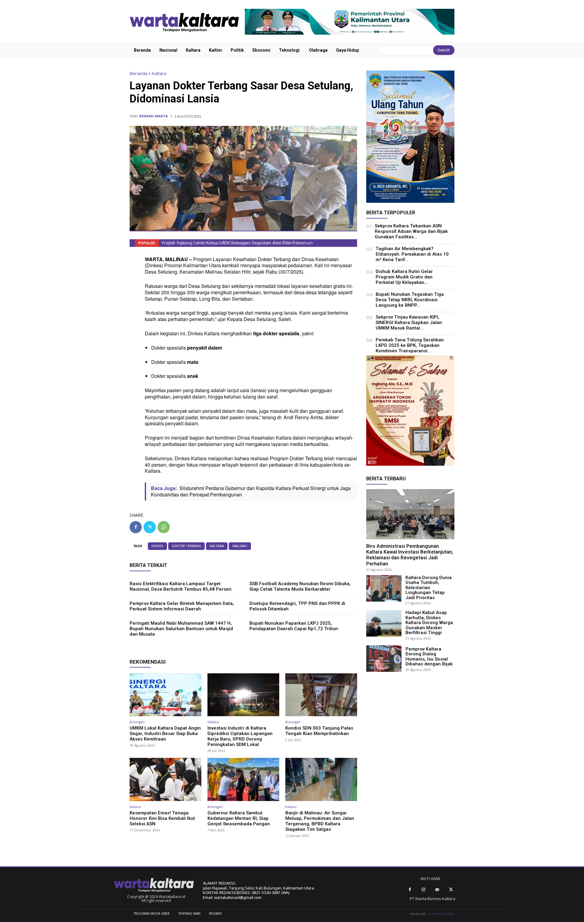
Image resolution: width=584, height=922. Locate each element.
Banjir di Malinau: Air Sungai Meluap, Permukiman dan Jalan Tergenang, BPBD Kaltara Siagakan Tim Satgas (319, 821)
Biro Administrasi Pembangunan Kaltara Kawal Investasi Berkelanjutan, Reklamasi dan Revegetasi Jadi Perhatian (409, 555)
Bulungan (137, 721)
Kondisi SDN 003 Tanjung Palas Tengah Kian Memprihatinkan (319, 730)
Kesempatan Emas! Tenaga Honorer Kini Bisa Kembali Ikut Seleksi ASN (162, 818)
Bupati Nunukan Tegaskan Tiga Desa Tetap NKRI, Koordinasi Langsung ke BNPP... (410, 300)
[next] (348, 243)
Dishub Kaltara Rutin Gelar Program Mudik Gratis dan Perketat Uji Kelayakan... (404, 277)
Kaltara (158, 73)
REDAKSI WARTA (153, 116)
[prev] (338, 243)
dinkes (157, 546)
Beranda (138, 73)
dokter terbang (186, 546)
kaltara (217, 546)
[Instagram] (423, 889)
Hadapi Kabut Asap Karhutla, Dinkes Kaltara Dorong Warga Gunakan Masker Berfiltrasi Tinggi (429, 622)
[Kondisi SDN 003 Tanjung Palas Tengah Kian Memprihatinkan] (321, 695)
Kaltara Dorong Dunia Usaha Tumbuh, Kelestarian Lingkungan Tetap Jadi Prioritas (428, 587)
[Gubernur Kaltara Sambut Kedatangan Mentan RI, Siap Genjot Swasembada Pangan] (243, 779)
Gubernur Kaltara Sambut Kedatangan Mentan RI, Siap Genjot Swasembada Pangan (238, 818)
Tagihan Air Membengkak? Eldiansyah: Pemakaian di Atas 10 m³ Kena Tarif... (412, 254)
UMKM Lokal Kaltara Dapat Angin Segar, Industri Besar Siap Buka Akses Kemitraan (165, 733)
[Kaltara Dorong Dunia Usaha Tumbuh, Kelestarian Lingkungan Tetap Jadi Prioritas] (383, 588)
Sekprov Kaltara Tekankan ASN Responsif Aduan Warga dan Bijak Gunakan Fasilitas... (411, 231)
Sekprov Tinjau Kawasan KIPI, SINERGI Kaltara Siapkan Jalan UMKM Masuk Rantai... (409, 322)
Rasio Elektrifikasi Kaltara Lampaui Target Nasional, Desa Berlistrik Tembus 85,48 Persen (180, 586)
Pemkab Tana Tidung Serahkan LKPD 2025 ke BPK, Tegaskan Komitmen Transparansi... (410, 345)
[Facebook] (136, 527)
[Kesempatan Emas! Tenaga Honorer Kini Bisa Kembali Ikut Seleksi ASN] (165, 779)
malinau (239, 546)
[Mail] (437, 889)
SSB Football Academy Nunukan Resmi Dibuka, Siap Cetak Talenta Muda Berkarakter (300, 586)
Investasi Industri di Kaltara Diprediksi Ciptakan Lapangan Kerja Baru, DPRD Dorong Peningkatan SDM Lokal (240, 736)
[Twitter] (150, 527)
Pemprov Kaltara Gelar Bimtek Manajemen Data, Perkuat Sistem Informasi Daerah (182, 606)
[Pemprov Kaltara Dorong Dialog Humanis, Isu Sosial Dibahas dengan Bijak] (383, 658)
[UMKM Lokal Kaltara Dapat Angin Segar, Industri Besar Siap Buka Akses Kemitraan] (165, 695)
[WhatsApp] (164, 527)
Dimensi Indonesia (441, 914)
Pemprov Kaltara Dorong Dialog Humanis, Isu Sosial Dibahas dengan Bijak (429, 656)
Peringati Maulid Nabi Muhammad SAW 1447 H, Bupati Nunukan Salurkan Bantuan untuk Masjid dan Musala (181, 628)
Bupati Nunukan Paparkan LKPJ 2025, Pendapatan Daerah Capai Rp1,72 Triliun (293, 625)
